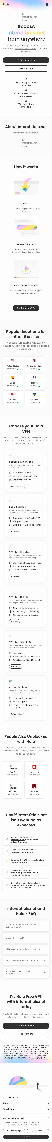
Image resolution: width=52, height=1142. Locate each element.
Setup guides (16, 714)
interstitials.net (25, 48)
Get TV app (15, 666)
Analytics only (38, 1131)
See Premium (26, 68)
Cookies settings (14, 1131)
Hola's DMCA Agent (41, 1059)
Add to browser (17, 486)
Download (15, 531)
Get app (14, 621)
